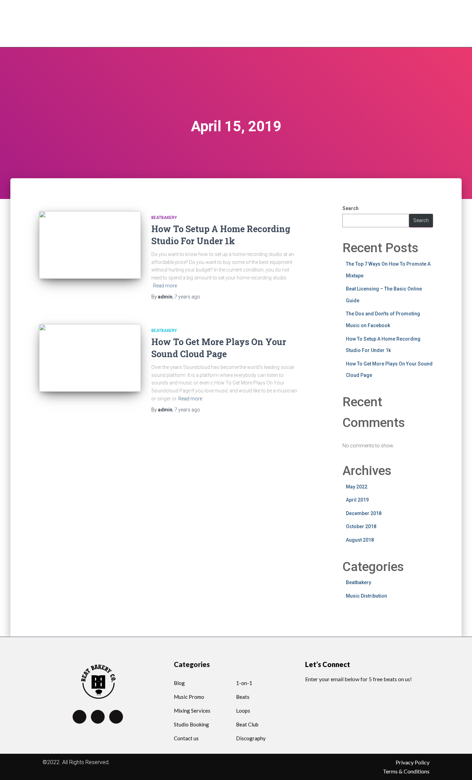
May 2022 (356, 486)
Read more (165, 285)
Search (350, 208)
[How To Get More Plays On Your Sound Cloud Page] (90, 358)
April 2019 (357, 500)
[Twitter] (98, 717)
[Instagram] (116, 717)
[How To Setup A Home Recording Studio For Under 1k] (90, 245)
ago (187, 296)
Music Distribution (366, 596)
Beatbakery (164, 217)
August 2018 (360, 540)
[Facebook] (79, 717)
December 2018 (363, 513)
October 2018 (361, 526)
